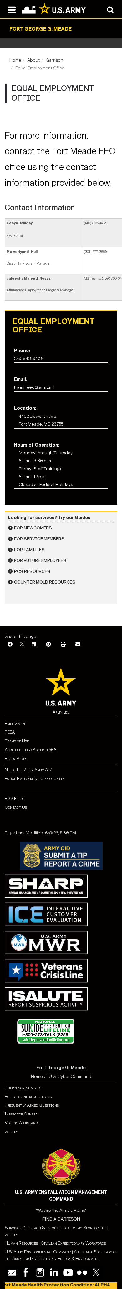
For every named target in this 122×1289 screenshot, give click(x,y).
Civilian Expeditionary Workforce (73, 1243)
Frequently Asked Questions (32, 1105)
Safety (11, 1131)
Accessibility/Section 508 (30, 749)
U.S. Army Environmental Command (38, 1252)
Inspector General (22, 1114)
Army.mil (61, 712)
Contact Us (16, 807)
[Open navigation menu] (12, 9)
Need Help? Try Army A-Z (28, 769)
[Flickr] (82, 1273)
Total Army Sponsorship (83, 1228)
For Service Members (39, 539)
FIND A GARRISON (61, 1219)
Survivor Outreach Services (31, 1228)
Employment (16, 723)
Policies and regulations (28, 1096)
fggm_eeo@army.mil (34, 387)
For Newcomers (33, 528)
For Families (29, 550)
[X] (21, 644)
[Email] (78, 644)
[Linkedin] (54, 1273)
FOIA (10, 732)
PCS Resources (32, 571)
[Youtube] (68, 1273)
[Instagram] (40, 1273)
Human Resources (21, 1243)
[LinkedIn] (33, 644)
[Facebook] (10, 644)
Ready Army (15, 758)
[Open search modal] (110, 9)
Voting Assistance (22, 1122)
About (33, 60)
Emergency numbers (23, 1087)
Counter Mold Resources (44, 582)
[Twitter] (96, 1273)
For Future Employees (40, 560)
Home (15, 60)
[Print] (63, 644)
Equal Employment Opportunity (35, 778)
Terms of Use (17, 741)
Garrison (54, 60)
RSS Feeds (14, 798)
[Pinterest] (48, 644)
